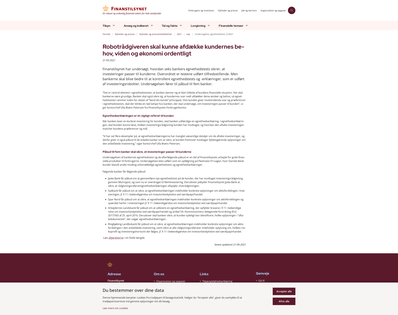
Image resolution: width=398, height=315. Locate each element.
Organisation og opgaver (170, 281)
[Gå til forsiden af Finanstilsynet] (144, 10)
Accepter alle (284, 291)
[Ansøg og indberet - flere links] (151, 25)
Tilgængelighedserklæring (217, 281)
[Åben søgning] (291, 10)
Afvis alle (284, 301)
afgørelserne (116, 237)
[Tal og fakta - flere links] (180, 25)
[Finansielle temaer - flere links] (246, 25)
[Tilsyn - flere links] (113, 25)
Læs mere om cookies (115, 308)
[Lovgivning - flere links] (208, 25)
